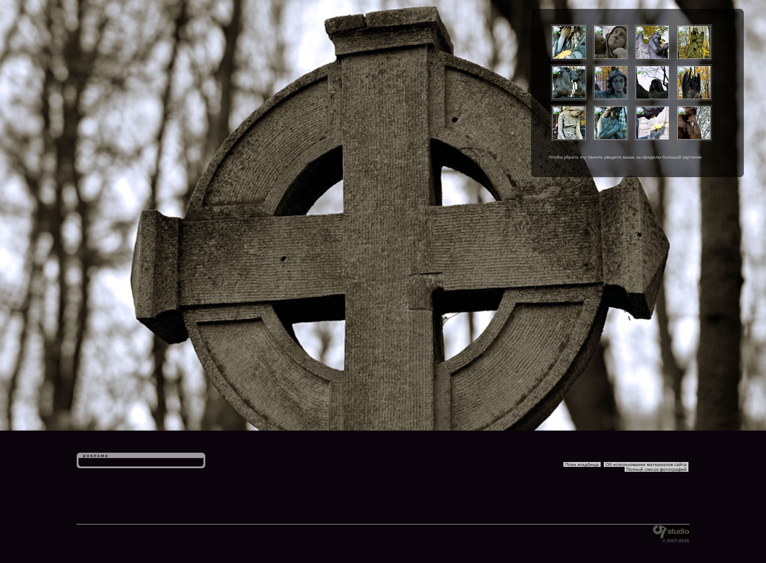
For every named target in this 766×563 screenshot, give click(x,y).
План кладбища (582, 464)
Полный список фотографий (656, 469)
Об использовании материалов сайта (646, 464)
